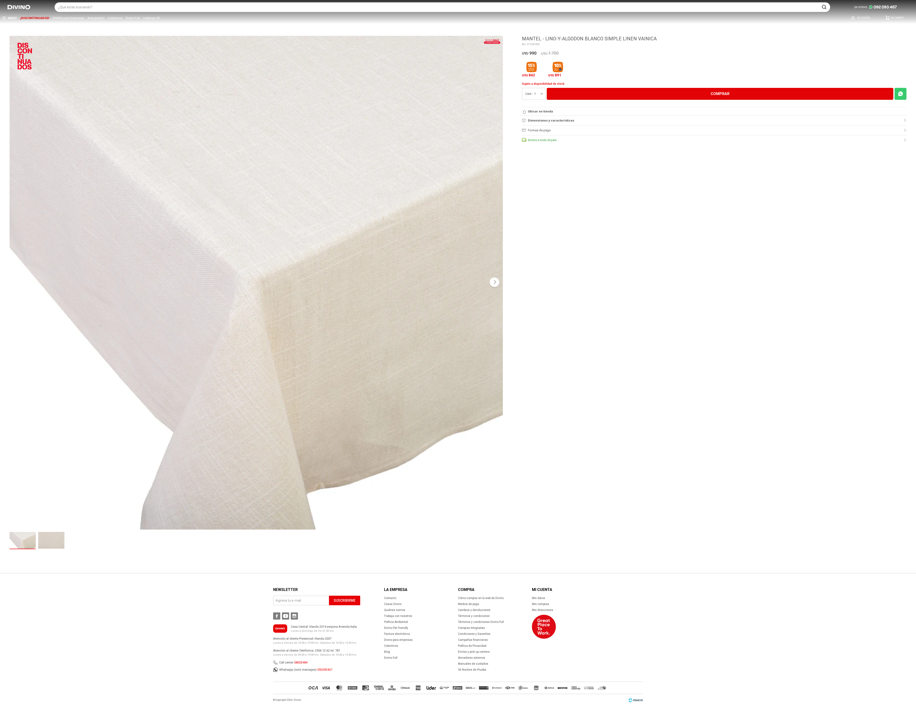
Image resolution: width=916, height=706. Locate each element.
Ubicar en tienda (540, 111)
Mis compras (540, 604)
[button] (824, 7)
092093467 (324, 669)
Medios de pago (468, 604)
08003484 (300, 662)
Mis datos (538, 598)
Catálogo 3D (151, 18)
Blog (387, 651)
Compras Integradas (471, 628)
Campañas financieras (473, 640)
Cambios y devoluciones (474, 610)
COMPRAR (720, 93)
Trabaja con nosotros (398, 616)
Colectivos (115, 18)
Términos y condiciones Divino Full (481, 622)
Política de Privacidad (472, 646)
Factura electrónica (397, 634)
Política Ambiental (396, 622)
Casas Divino (392, 604)
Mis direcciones (542, 610)
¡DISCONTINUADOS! (34, 18)
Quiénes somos (394, 610)
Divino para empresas (398, 640)
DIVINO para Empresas (68, 18)
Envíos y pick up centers (474, 651)
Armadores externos (471, 657)
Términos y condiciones (474, 616)
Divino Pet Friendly (396, 628)
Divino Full (133, 18)
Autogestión (95, 18)
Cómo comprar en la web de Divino (481, 598)
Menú (12, 18)
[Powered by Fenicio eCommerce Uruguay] (636, 700)
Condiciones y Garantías (474, 634)
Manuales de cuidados (473, 663)
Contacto (390, 598)
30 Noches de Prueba (472, 669)
